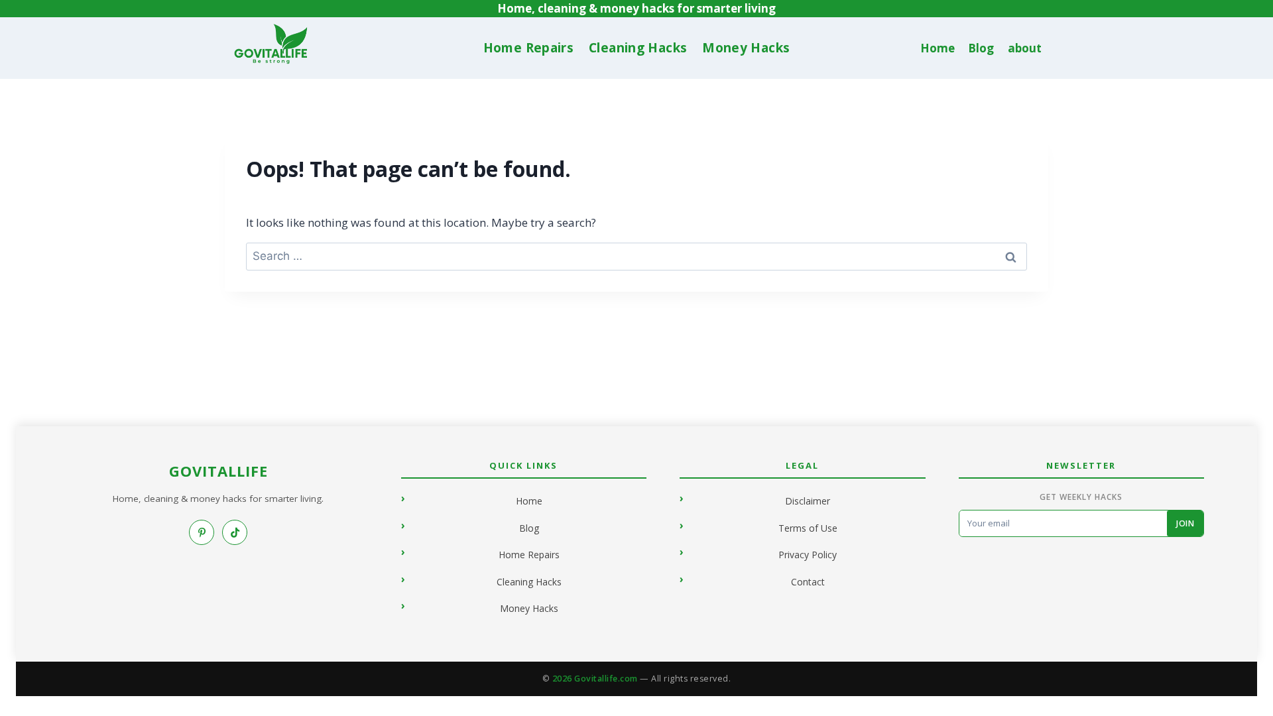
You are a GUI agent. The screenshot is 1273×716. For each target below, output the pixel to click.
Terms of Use (807, 528)
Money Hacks (746, 47)
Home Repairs (528, 47)
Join (1185, 523)
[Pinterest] (201, 532)
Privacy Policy (807, 554)
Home (937, 48)
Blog (981, 48)
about (1025, 48)
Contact (808, 581)
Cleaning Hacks (638, 47)
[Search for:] (636, 255)
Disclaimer (807, 501)
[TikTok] (234, 532)
